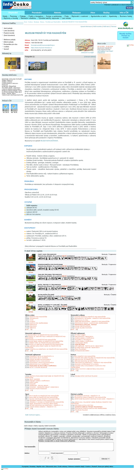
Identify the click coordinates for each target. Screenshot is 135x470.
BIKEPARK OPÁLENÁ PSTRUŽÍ (11, 79)
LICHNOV (30, 321)
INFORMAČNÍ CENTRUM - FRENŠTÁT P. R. (85, 396)
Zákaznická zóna (51, 466)
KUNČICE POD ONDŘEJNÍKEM (36, 323)
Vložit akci (106, 26)
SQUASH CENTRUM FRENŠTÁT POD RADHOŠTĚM (42, 399)
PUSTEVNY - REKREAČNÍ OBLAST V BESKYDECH (42, 387)
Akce (92, 12)
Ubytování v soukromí (79, 16)
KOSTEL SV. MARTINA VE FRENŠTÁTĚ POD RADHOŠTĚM (44, 344)
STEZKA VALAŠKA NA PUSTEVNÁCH (38, 359)
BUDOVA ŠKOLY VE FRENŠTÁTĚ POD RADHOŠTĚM (41, 335)
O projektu (25, 466)
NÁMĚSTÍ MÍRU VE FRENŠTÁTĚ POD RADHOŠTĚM (42, 343)
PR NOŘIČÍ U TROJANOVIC (81, 339)
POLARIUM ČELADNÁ (79, 410)
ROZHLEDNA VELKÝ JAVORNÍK (36, 358)
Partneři (94, 466)
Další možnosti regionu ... (32, 415)
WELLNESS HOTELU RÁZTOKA (82, 405)
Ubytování (13, 12)
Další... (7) (29, 329)
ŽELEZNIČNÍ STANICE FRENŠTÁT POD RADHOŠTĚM (88, 397)
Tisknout (113, 26)
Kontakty (32, 466)
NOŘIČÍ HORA (31, 382)
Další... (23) (74, 370)
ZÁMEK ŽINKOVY (7, 80)
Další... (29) (29, 350)
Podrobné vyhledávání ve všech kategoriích (118, 5)
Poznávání (37, 12)
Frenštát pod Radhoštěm (53, 22)
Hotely (5, 16)
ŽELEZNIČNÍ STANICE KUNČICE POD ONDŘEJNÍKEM (89, 408)
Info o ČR (124, 12)
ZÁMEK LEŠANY (7, 82)
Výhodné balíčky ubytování (48, 18)
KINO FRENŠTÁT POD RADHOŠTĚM (83, 356)
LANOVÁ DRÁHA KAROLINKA (11, 89)
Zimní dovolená (9, 35)
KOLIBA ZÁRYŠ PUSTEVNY (81, 326)
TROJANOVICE (31, 318)
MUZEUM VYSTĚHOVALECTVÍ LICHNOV (84, 364)
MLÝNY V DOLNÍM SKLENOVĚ (36, 367)
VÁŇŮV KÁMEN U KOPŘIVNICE (82, 341)
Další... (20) (74, 411)
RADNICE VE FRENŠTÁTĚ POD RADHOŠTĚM (40, 339)
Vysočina (12, 70)
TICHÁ (29, 320)
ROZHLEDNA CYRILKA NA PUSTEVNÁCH (39, 362)
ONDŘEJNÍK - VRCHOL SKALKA (36, 385)
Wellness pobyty (9, 40)
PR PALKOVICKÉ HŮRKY (80, 350)
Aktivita (57, 12)
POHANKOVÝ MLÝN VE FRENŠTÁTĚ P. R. (39, 356)
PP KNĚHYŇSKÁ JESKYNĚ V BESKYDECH (85, 347)
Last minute (66, 18)
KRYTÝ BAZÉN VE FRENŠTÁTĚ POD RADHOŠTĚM (42, 396)
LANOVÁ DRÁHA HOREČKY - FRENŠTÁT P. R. (41, 407)
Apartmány (113, 16)
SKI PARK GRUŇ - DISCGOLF (11, 87)
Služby (106, 12)
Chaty (66, 16)
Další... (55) (29, 408)
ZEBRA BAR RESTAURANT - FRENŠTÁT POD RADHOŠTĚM (90, 321)
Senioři (6, 49)
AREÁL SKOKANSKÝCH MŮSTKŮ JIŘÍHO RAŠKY (41, 403)
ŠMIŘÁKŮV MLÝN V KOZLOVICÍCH (37, 361)
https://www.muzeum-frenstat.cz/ (41, 47)
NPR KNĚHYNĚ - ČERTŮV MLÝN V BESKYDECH (87, 346)
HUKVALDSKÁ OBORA (79, 343)
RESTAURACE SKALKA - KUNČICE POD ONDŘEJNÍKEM (89, 323)
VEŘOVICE (30, 328)
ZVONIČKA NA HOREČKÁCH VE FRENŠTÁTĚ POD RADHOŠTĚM (46, 349)
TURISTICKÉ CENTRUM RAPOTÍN (12, 95)
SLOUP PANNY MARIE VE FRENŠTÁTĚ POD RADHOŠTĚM (44, 341)
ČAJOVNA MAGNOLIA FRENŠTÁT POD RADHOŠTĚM (88, 317)
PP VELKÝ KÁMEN (78, 335)
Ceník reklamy (62, 466)
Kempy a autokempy (54, 16)
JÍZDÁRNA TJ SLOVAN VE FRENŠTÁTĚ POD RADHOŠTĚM (44, 402)
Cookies (88, 466)
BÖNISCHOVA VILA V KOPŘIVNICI (37, 364)
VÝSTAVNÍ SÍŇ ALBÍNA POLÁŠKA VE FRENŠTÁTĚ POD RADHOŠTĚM (93, 358)
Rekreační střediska (28, 18)
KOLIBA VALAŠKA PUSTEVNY (81, 328)
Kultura (30, 22)
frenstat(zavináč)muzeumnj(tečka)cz (43, 45)
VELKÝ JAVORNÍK (32, 379)
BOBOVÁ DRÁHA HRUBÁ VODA (12, 90)
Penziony (13, 16)
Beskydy (36, 22)
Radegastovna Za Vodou (79, 320)
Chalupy (23, 16)
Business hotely (126, 16)
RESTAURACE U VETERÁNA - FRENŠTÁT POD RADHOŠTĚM (90, 318)
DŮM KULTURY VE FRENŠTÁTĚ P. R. (84, 359)
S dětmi (6, 47)
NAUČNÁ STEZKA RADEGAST (36, 388)
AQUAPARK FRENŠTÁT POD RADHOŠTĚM (39, 400)
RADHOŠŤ (30, 384)
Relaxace (76, 12)
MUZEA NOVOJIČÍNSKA (49, 141)
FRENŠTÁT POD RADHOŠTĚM (36, 317)
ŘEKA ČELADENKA (78, 349)
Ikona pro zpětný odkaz (105, 466)
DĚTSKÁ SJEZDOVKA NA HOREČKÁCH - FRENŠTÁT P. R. (44, 405)
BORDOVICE (31, 324)
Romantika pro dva (10, 44)
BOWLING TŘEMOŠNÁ (9, 86)
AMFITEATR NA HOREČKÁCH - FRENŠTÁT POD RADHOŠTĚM (91, 362)
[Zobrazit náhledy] (90, 56)
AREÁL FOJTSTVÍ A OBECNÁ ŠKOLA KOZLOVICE (87, 369)
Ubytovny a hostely (10, 18)
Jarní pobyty (8, 28)
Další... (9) (74, 329)
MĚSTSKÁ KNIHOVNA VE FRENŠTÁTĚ (84, 361)
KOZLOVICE (31, 326)
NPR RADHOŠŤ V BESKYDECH (82, 336)
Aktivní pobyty (8, 42)
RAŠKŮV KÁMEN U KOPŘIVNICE (82, 338)
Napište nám (41, 466)
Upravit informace (86, 26)
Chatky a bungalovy (36, 16)
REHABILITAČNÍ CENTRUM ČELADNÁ (84, 376)
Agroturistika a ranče (99, 16)
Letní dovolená (9, 31)
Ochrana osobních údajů (76, 466)
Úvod (25, 22)
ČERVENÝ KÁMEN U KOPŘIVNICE (37, 381)
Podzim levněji (9, 33)
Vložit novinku (97, 26)
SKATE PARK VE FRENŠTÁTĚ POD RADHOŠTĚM (41, 397)
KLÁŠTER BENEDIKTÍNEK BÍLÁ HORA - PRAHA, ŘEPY (12, 92)
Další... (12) (29, 390)
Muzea (42, 22)
